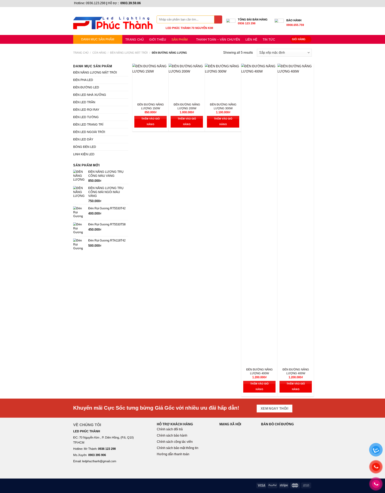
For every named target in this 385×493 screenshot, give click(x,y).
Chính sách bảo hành (172, 435)
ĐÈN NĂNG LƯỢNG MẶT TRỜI (129, 52)
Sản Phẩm (179, 39)
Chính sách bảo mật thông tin (177, 448)
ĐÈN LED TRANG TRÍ (88, 124)
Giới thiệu (157, 39)
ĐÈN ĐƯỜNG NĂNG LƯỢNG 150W (150, 106)
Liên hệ (251, 39)
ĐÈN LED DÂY (83, 139)
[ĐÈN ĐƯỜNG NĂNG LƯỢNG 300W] (223, 82)
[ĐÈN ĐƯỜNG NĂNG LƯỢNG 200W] (187, 82)
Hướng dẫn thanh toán (173, 454)
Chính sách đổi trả (170, 429)
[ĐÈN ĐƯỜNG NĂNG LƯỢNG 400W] (259, 214)
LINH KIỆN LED (83, 154)
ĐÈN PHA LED (83, 80)
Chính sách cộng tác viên (175, 441)
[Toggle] (126, 72)
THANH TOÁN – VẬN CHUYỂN (218, 39)
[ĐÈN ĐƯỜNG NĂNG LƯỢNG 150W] (150, 82)
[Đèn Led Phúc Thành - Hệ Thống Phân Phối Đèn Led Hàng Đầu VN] (113, 21)
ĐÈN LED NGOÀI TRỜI (89, 132)
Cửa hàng (99, 52)
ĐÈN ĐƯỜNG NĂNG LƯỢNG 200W (187, 106)
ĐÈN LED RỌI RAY (86, 109)
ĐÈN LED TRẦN (84, 102)
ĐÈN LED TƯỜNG (86, 117)
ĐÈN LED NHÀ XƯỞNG (89, 94)
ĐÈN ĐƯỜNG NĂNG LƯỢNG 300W (223, 106)
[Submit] (218, 19)
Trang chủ (134, 39)
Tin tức (269, 39)
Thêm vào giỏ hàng (150, 122)
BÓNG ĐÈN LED (84, 146)
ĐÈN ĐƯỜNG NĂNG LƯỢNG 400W (259, 371)
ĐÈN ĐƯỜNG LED (86, 87)
